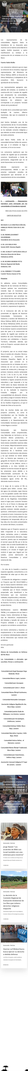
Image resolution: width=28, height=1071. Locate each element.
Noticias (14, 12)
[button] (26, 4)
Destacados (6, 843)
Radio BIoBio (10, 62)
